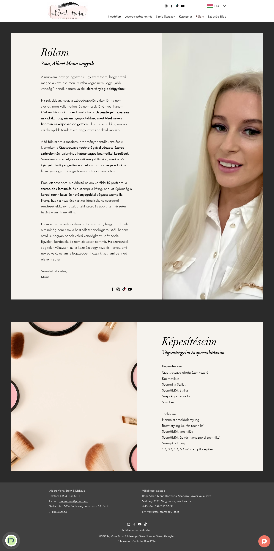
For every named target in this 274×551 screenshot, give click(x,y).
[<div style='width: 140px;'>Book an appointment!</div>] (11, 541)
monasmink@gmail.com (73, 501)
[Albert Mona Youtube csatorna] (183, 6)
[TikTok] (124, 289)
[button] (165, 16)
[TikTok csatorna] (177, 6)
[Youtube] (140, 524)
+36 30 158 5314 (70, 496)
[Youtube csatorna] (129, 289)
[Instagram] (166, 6)
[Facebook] (172, 6)
